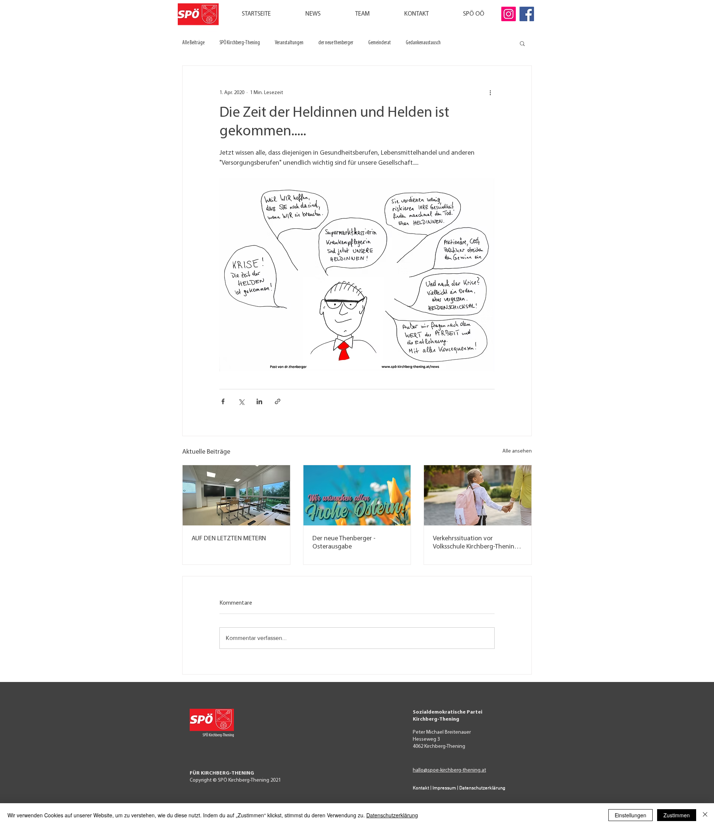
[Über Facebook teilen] (222, 401)
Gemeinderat (379, 43)
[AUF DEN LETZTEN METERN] (236, 495)
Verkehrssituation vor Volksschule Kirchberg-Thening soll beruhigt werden (475, 543)
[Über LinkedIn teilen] (259, 401)
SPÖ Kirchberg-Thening (239, 43)
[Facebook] (527, 14)
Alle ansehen (517, 451)
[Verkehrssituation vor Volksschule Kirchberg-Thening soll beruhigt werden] (477, 495)
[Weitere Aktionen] (490, 92)
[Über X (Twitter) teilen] (241, 401)
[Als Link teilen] (277, 401)
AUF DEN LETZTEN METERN (229, 538)
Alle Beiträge (193, 43)
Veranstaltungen (289, 43)
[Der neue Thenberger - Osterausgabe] (357, 495)
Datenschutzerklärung (392, 815)
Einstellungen (630, 815)
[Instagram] (508, 14)
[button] (522, 43)
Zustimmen (676, 815)
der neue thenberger (335, 43)
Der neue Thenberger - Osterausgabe (344, 542)
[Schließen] (705, 815)
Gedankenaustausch (423, 43)
